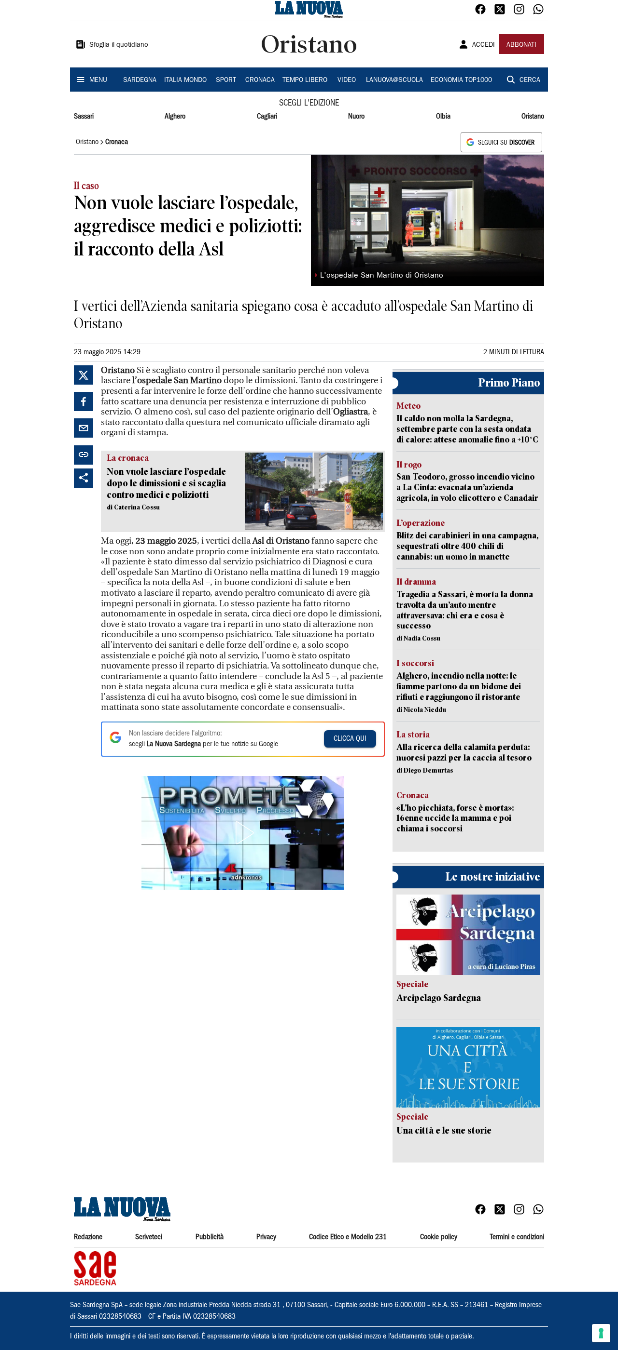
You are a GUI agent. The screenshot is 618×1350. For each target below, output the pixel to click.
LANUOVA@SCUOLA (394, 80)
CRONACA (260, 80)
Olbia (443, 116)
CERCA (530, 80)
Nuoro (356, 116)
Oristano (532, 116)
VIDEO (346, 80)
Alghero (175, 116)
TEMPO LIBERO (304, 80)
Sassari (84, 116)
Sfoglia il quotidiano (118, 45)
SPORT (226, 80)
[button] (243, 833)
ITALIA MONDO (185, 80)
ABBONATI (521, 45)
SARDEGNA (139, 80)
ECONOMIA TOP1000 (461, 80)
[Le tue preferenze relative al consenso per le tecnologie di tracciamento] (601, 1333)
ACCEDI (483, 45)
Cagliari (267, 116)
